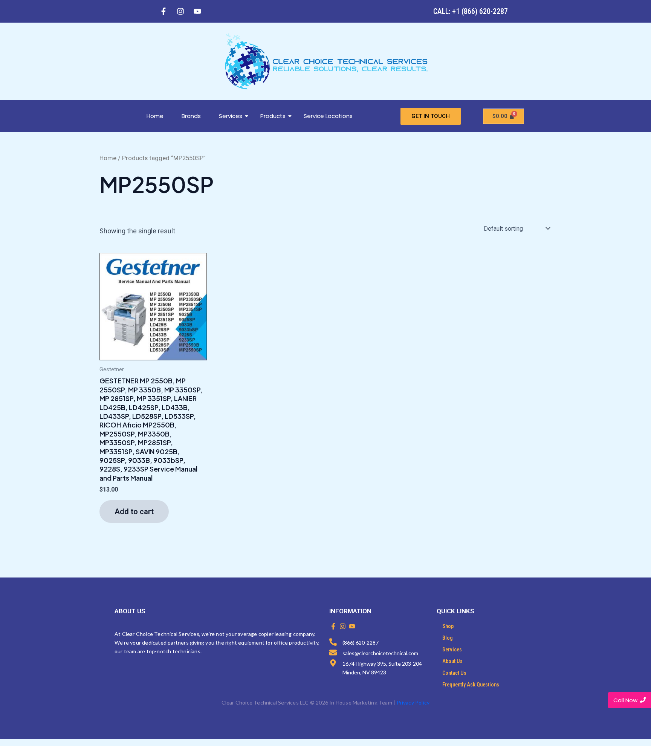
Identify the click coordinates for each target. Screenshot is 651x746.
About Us (452, 661)
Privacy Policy (413, 702)
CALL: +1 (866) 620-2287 (470, 11)
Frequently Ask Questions (470, 685)
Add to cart (134, 511)
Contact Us (454, 673)
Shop (448, 626)
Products (273, 116)
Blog (447, 638)
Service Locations (328, 116)
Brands (191, 116)
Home (155, 116)
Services (230, 116)
